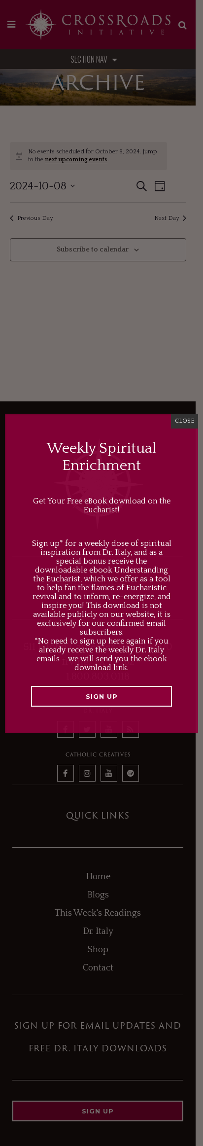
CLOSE (184, 421)
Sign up (102, 696)
